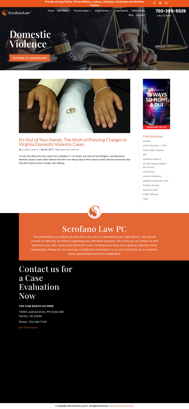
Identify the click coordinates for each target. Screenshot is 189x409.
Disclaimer (114, 406)
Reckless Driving (151, 185)
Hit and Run (149, 171)
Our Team (62, 11)
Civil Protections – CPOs (154, 145)
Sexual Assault (150, 189)
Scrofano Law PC (30, 149)
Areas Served (101, 11)
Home (51, 11)
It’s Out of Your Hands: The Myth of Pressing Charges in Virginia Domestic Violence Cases (73, 142)
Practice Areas (81, 11)
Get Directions (28, 327)
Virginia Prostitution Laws (155, 180)
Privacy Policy (127, 406)
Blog (131, 15)
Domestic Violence (70, 149)
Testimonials (138, 11)
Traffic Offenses (151, 194)
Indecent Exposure (152, 176)
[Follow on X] (166, 3)
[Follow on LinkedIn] (160, 3)
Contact (141, 15)
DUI (144, 154)
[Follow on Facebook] (154, 3)
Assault (146, 141)
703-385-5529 (171, 11)
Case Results (121, 11)
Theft (145, 198)
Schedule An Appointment (30, 58)
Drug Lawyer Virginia (153, 150)
